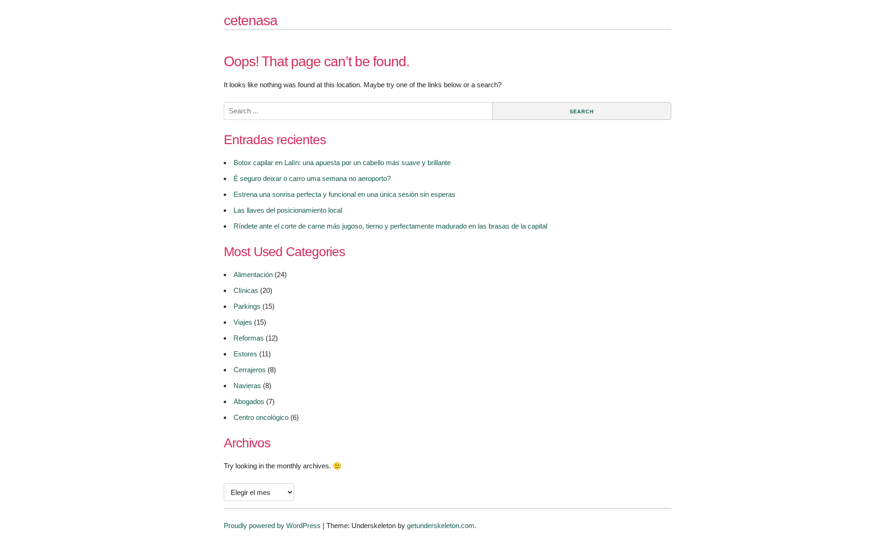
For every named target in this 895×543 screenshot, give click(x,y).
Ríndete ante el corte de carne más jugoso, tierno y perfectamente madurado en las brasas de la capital (390, 226)
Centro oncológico (261, 417)
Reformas (249, 338)
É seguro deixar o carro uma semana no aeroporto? (312, 178)
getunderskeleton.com (441, 525)
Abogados (249, 401)
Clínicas (246, 290)
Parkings (247, 306)
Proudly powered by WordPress (272, 525)
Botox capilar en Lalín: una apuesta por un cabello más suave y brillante (342, 163)
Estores (245, 354)
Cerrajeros (250, 370)
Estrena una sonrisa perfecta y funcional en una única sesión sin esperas (344, 194)
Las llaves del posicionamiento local (288, 210)
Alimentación (253, 274)
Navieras (247, 386)
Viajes (243, 322)
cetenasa (250, 20)
